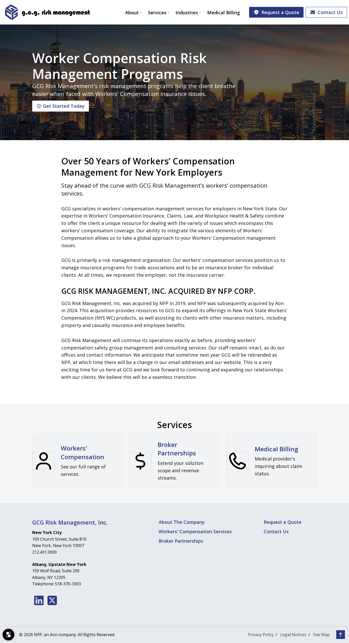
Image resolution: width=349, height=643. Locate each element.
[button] (340, 634)
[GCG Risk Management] (47, 12)
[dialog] (8, 634)
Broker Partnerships (181, 541)
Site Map (321, 634)
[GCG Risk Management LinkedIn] (39, 600)
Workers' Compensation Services (195, 531)
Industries (187, 12)
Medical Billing (223, 12)
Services (157, 12)
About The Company (182, 522)
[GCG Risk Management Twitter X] (52, 600)
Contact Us (330, 12)
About (132, 12)
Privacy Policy (261, 634)
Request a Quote (280, 12)
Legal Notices (293, 634)
